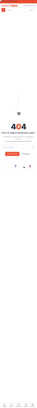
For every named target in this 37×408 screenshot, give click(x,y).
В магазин (26, 154)
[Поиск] (33, 10)
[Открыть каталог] (3, 10)
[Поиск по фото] (31, 10)
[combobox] (20, 10)
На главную (13, 154)
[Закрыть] (35, 2)
